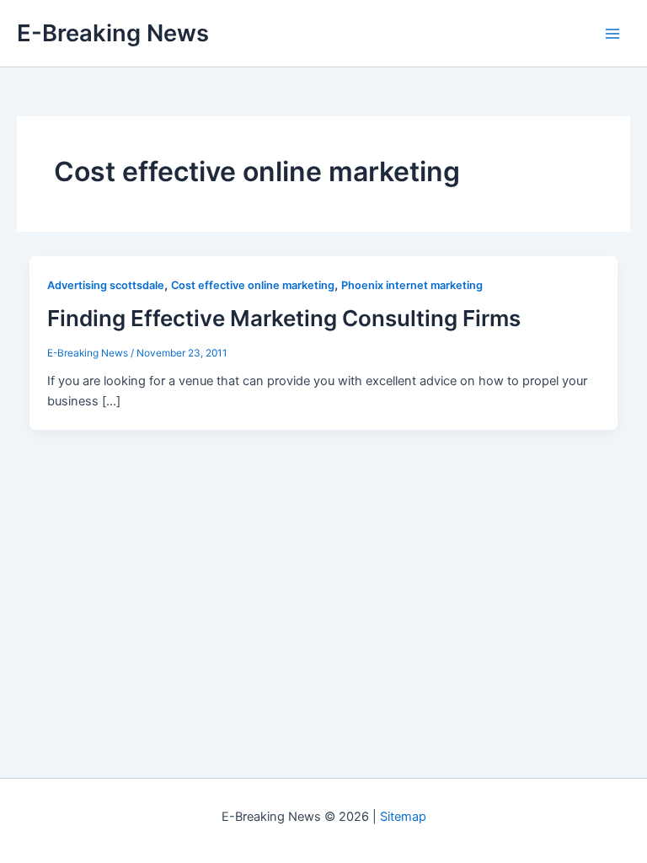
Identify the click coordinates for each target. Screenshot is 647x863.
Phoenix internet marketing (412, 285)
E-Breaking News (113, 33)
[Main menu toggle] (612, 33)
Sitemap (403, 816)
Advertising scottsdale (105, 285)
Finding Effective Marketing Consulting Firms (284, 318)
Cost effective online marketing (252, 285)
